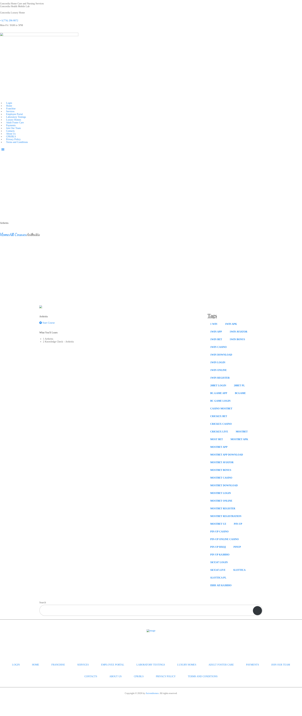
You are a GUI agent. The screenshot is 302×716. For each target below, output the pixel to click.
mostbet (242, 431)
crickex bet (218, 416)
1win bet (216, 339)
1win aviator (238, 331)
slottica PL (218, 577)
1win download (221, 354)
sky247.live (217, 570)
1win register (220, 378)
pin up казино (219, 554)
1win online (218, 370)
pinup (237, 547)
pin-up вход (218, 547)
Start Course (48, 322)
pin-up (238, 524)
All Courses (18, 235)
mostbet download (224, 485)
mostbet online (221, 501)
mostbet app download (226, 454)
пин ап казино (221, 585)
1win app (216, 331)
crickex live (219, 431)
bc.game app (218, 393)
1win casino (218, 347)
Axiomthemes (152, 693)
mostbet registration (225, 516)
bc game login (220, 401)
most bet (216, 439)
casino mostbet (221, 408)
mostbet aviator (221, 462)
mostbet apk (239, 439)
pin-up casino (219, 531)
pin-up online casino (224, 539)
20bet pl (239, 385)
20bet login (218, 385)
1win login (217, 362)
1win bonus (237, 339)
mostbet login (220, 493)
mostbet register (222, 508)
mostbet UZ (218, 524)
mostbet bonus (220, 470)
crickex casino (221, 424)
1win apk (231, 324)
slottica (239, 570)
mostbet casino (221, 477)
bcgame (240, 393)
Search (42, 602)
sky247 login (219, 562)
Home (4, 235)
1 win (213, 324)
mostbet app (219, 447)
